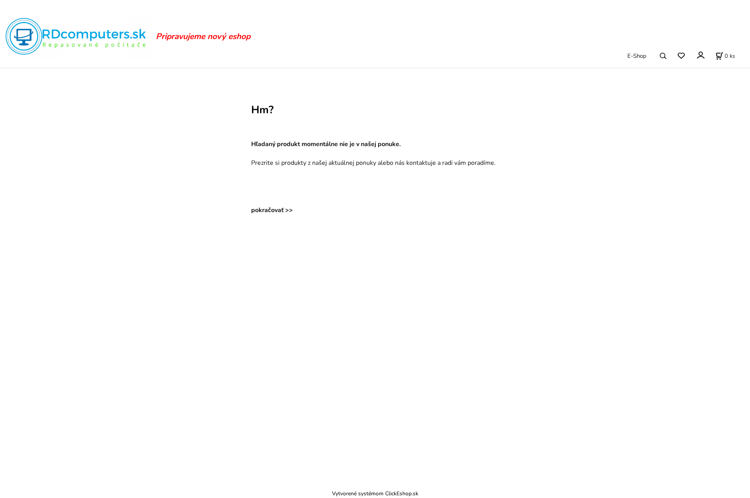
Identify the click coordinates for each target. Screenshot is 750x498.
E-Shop (636, 56)
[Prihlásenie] (700, 55)
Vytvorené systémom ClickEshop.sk (375, 493)
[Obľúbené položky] (681, 56)
